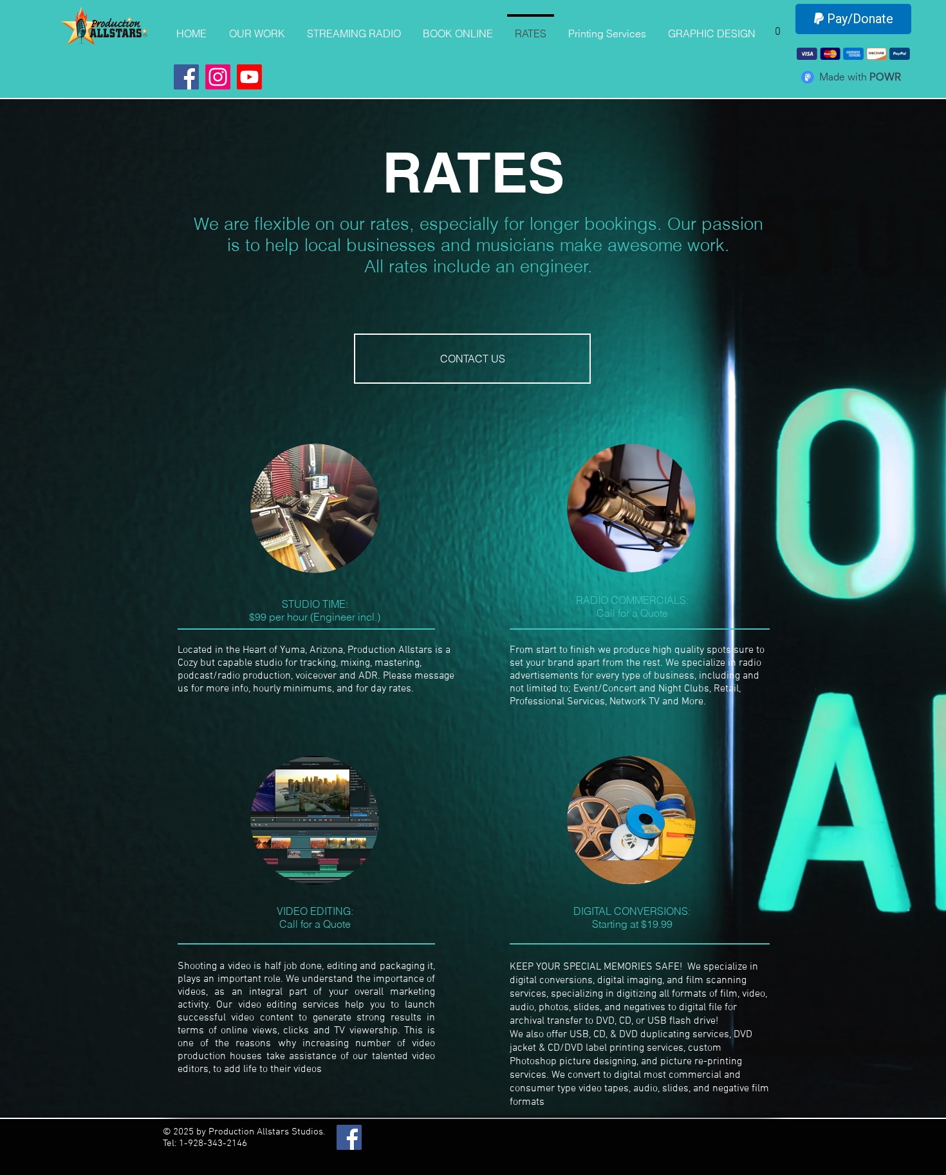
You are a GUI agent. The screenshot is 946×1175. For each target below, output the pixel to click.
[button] (777, 26)
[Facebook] (186, 76)
